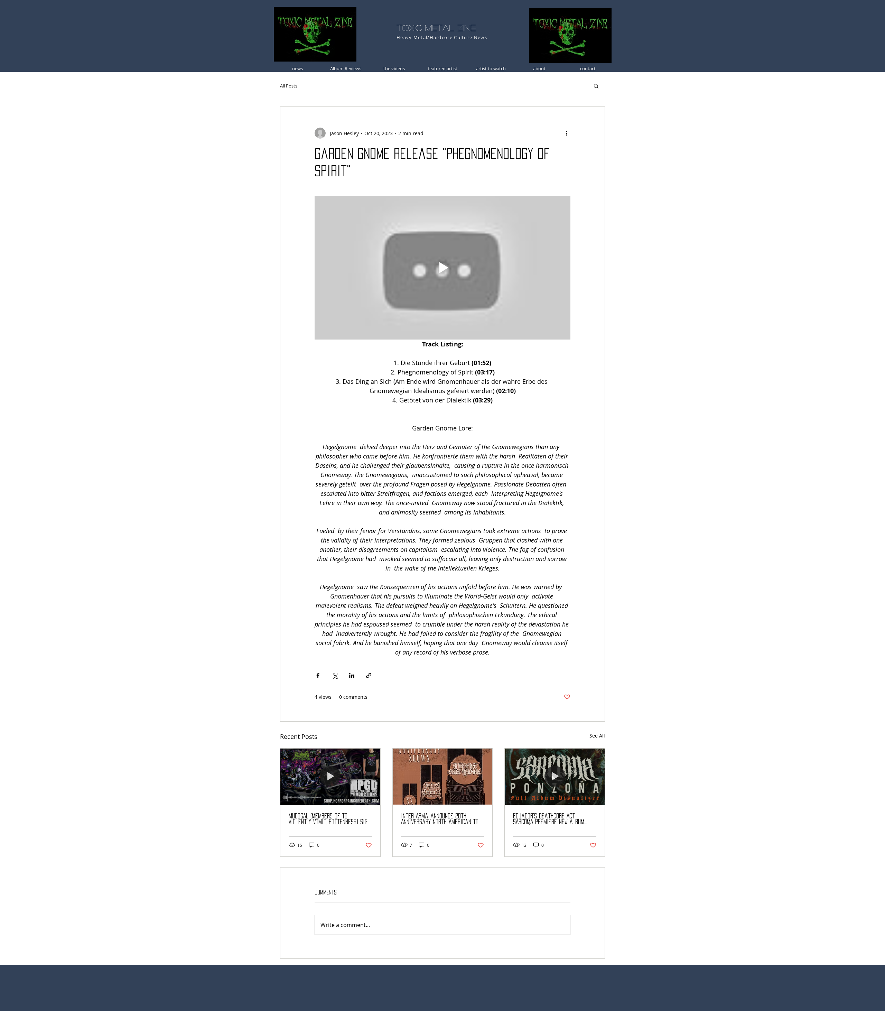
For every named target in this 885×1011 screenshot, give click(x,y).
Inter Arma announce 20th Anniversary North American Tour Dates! (442, 819)
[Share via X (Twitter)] (335, 675)
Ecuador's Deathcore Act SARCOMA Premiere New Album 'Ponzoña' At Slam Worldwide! (549, 819)
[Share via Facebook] (318, 675)
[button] (596, 86)
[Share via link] (368, 675)
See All (597, 735)
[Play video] (442, 268)
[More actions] (566, 133)
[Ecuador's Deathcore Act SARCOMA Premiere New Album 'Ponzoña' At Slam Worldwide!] (555, 777)
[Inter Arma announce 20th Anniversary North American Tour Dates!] (443, 777)
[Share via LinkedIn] (351, 675)
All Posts (288, 86)
